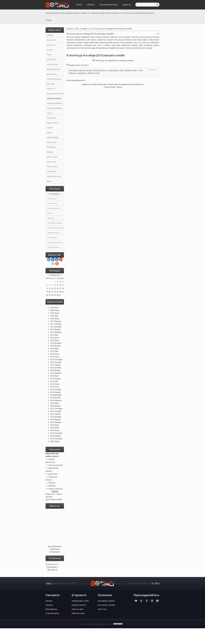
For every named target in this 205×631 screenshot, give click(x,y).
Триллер (49, 218)
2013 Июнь (54, 354)
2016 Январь (55, 419)
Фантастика (51, 203)
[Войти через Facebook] (57, 259)
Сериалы (91, 5)
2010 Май (54, 316)
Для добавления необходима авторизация (54, 549)
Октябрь (83, 29)
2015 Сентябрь (56, 408)
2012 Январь (55, 329)
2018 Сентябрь (56, 438)
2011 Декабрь (55, 327)
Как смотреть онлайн (106, 605)
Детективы (53, 474)
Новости (126, 5)
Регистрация (110, 87)
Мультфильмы (51, 609)
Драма (49, 213)
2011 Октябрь (55, 324)
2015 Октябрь (55, 411)
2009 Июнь (54, 310)
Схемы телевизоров (53, 194)
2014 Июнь (54, 384)
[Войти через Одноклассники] (57, 263)
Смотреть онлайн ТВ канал (55, 228)
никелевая (81, 73)
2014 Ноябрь (55, 392)
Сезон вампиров (52, 247)
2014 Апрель (55, 378)
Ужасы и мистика (52, 208)
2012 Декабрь (55, 343)
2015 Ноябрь (55, 414)
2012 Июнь (54, 337)
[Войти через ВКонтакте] (53, 259)
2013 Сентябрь (56, 359)
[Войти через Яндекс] (61, 259)
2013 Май (54, 351)
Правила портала (79, 605)
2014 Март (54, 376)
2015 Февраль (56, 400)
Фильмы (49, 601)
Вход (119, 87)
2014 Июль (54, 387)
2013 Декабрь (55, 367)
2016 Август (55, 430)
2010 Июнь (54, 318)
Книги (79, 5)
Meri (135, 70)
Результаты (50, 494)
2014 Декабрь (55, 395)
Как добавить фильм (106, 601)
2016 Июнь (54, 428)
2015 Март (54, 403)
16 (58, 288)
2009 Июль (54, 313)
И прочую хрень (52, 613)
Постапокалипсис (56, 465)
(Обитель (72, 73)
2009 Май (54, 307)
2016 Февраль (56, 422)
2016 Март (54, 425)
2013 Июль (54, 357)
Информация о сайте (80, 601)
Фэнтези (52, 483)
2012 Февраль (56, 332)
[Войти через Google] (53, 263)
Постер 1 (85, 65)
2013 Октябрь (55, 362)
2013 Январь (55, 346)
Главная (69, 29)
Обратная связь (78, 613)
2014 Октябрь (55, 389)
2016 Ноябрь (55, 436)
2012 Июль (54, 340)
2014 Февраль (56, 373)
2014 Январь (55, 370)
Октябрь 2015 (54, 275)
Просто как (102, 609)
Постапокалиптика (108, 5)
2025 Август (55, 441)
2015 (77, 29)
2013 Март (54, 348)
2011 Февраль (56, 321)
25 (63, 292)
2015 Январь (55, 397)
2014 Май (54, 381)
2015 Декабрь (55, 417)
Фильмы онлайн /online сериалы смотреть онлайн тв (67, 13)
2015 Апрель (55, 406)
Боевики (52, 486)
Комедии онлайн (52, 233)
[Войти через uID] (49, 259)
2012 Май (54, 335)
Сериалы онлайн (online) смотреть (92, 70)
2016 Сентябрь (56, 433)
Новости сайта (78, 609)
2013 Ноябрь (55, 365)
